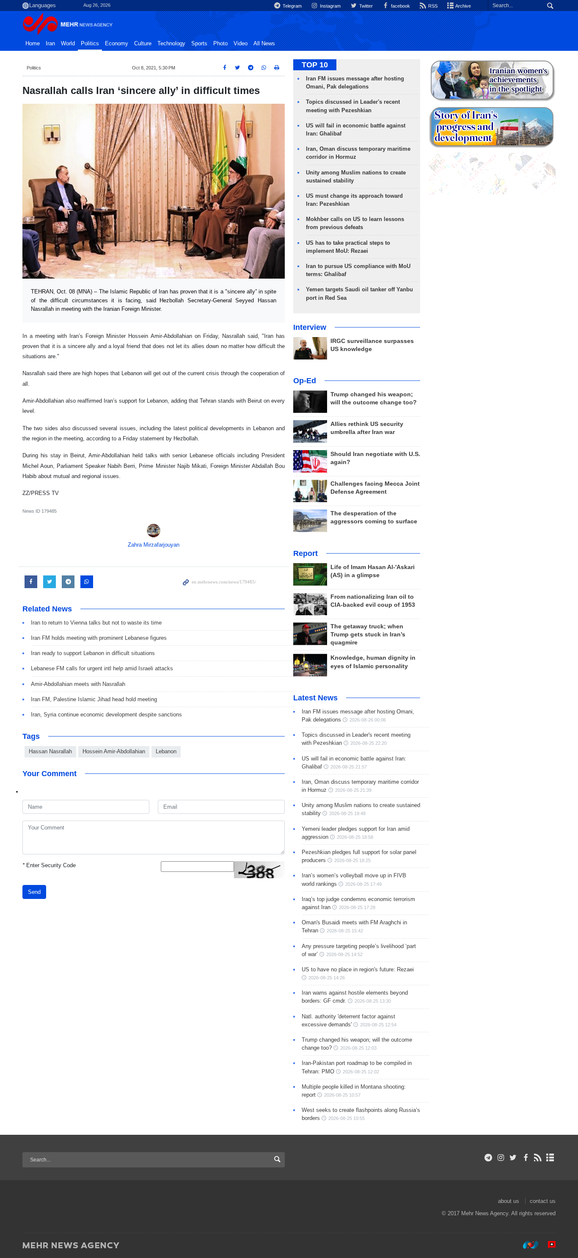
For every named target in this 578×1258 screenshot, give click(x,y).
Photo (220, 44)
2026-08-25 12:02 (361, 1071)
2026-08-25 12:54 (378, 1024)
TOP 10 (315, 65)
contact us (543, 1201)
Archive (462, 5)
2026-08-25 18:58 (355, 837)
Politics (90, 44)
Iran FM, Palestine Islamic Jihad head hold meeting (94, 699)
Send (34, 892)
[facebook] (525, 1157)
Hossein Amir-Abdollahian (114, 751)
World (68, 44)
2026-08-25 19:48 (347, 813)
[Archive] (550, 1157)
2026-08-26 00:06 (368, 719)
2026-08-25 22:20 (368, 743)
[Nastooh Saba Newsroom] (526, 1245)
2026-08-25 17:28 (357, 907)
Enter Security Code (49, 865)
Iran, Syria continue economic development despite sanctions (106, 714)
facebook (400, 5)
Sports (199, 44)
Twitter (365, 5)
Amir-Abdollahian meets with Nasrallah (78, 684)
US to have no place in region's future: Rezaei (358, 969)
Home (32, 44)
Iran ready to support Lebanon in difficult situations (93, 653)
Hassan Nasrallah (50, 751)
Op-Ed (304, 380)
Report (305, 553)
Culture (142, 44)
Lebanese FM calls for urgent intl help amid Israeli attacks (102, 668)
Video (241, 44)
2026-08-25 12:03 (358, 1048)
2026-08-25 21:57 (348, 766)
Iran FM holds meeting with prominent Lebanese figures (99, 638)
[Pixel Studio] (547, 1245)
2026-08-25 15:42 (345, 930)
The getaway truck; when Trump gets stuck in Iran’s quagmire (367, 634)
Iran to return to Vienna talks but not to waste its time (96, 622)
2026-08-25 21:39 (353, 790)
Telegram (291, 5)
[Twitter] (513, 1157)
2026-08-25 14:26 (326, 977)
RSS (432, 5)
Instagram (330, 5)
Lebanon (166, 751)
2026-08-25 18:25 (352, 860)
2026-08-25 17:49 (363, 884)
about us (508, 1201)
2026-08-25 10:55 (346, 1118)
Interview (309, 327)
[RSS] (538, 1157)
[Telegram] (488, 1157)
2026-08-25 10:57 (342, 1095)
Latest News (315, 698)
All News (264, 44)
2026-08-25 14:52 (344, 954)
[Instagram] (500, 1157)
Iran (50, 44)
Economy (116, 44)
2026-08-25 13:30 (373, 1001)
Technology (171, 44)
